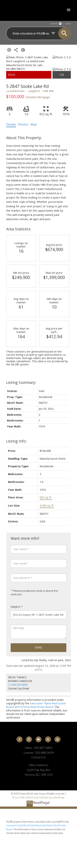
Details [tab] (11, 124)
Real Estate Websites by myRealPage (46, 797)
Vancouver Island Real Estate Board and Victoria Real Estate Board (36, 705)
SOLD (68, 23)
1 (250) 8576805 (18, 684)
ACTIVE (53, 23)
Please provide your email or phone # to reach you (34, 592)
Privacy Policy (19, 797)
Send (38, 647)
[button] (19, 739)
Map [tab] (33, 124)
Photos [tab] (23, 124)
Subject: (16, 606)
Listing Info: (16, 441)
